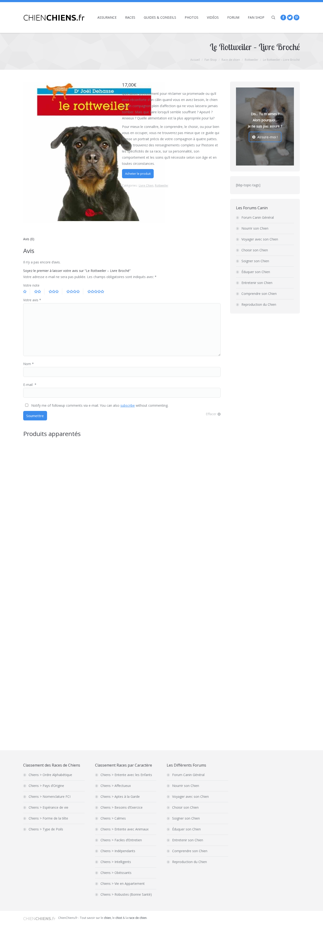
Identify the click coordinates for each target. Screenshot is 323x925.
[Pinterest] (296, 17)
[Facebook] (283, 17)
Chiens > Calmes (113, 818)
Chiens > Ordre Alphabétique (50, 774)
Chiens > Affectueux (115, 785)
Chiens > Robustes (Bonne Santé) (126, 894)
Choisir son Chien (254, 250)
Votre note (31, 285)
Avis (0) (28, 239)
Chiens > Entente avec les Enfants (126, 774)
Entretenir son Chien (256, 282)
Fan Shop (211, 60)
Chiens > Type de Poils (46, 829)
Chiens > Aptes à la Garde (120, 796)
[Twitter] (290, 17)
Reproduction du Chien (258, 304)
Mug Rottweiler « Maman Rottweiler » (56, 614)
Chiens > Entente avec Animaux (124, 829)
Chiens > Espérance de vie (48, 807)
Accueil (195, 60)
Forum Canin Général (257, 217)
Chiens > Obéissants (115, 872)
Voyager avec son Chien (259, 239)
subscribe (127, 405)
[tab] (28, 239)
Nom (28, 364)
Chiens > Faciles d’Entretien (121, 840)
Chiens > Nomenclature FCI (49, 796)
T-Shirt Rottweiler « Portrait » (130, 523)
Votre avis (32, 300)
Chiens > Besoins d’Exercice (121, 807)
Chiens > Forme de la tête (48, 818)
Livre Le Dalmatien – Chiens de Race (55, 523)
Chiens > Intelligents (115, 862)
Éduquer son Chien (255, 272)
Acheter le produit (138, 173)
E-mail (29, 384)
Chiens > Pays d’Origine (46, 785)
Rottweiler (251, 60)
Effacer (211, 414)
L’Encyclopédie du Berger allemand (54, 725)
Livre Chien (146, 185)
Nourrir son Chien (254, 228)
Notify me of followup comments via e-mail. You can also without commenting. (99, 405)
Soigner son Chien (255, 261)
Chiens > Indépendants (117, 851)
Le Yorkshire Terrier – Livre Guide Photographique (149, 634)
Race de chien (231, 60)
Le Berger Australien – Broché (130, 725)
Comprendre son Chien (259, 293)
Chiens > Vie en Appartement (122, 883)
